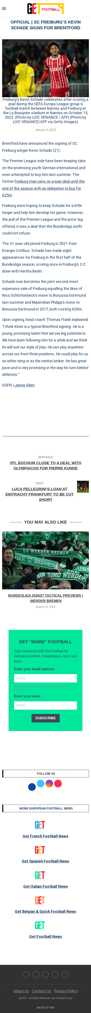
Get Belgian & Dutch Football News (45, 911)
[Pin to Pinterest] (54, 424)
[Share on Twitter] (47, 424)
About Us (21, 991)
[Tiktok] (65, 974)
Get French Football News (45, 836)
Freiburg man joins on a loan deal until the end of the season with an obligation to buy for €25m (43, 188)
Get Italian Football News (45, 886)
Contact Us (41, 991)
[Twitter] (35, 974)
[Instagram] (45, 974)
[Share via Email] (61, 424)
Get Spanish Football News (45, 861)
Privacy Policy (66, 991)
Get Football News (45, 936)
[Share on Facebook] (39, 424)
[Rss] (55, 974)
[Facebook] (26, 974)
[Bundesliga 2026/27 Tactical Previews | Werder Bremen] (45, 560)
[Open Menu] (4, 8)
